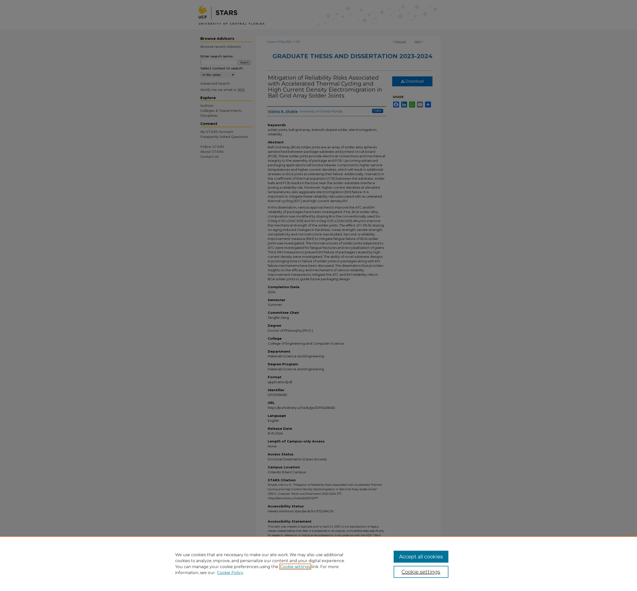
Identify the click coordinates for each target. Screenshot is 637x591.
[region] (318, 563)
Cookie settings (295, 566)
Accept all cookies (421, 557)
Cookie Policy (230, 572)
